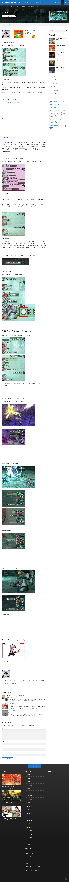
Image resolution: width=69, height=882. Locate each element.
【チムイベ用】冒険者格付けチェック (34, 851)
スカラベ (58, 110)
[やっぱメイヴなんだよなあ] (52, 63)
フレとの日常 (9, 6)
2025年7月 (28, 774)
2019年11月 (28, 799)
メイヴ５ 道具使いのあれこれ (8, 802)
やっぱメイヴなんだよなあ (61, 60)
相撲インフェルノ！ (60, 67)
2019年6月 (28, 813)
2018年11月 (28, 834)
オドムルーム (63, 101)
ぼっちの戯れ (23, 6)
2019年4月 (28, 820)
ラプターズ (60, 119)
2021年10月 (28, 785)
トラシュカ (52, 116)
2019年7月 (28, 809)
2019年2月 (28, 823)
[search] (66, 31)
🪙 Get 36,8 (28, 853)
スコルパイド (64, 110)
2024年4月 (28, 778)
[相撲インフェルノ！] (52, 70)
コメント (4, 728)
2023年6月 (28, 781)
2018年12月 (28, 830)
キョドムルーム (53, 104)
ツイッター (64, 113)
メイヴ (51, 119)
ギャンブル (60, 107)
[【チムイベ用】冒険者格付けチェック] (52, 55)
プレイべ (64, 116)
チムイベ (58, 113)
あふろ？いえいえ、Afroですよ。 (17, 879)
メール (3, 747)
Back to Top (34, 766)
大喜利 (57, 122)
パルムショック (12, 703)
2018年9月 (28, 841)
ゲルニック (52, 110)
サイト (3, 752)
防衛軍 (51, 128)
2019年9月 (28, 802)
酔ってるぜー (62, 125)
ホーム (3, 6)
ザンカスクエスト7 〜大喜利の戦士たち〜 (18, 696)
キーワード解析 (53, 107)
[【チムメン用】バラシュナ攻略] (52, 41)
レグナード (52, 122)
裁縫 (61, 122)
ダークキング (52, 113)
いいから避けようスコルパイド (8, 786)
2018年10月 (28, 837)
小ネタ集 (16, 6)
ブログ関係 (39, 6)
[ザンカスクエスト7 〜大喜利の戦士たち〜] (5, 698)
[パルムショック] (5, 706)
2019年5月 (28, 816)
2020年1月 (28, 792)
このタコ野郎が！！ (13, 710)
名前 (3, 741)
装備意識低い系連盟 (54, 125)
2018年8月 (28, 844)
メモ (55, 119)
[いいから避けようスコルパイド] (52, 48)
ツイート (49, 774)
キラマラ (59, 104)
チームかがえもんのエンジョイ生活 (10, 102)
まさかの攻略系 (31, 6)
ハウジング (58, 116)
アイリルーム (56, 101)
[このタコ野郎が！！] (5, 713)
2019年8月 (28, 806)
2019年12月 (28, 795)
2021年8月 (28, 788)
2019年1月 (28, 827)
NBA (51, 101)
